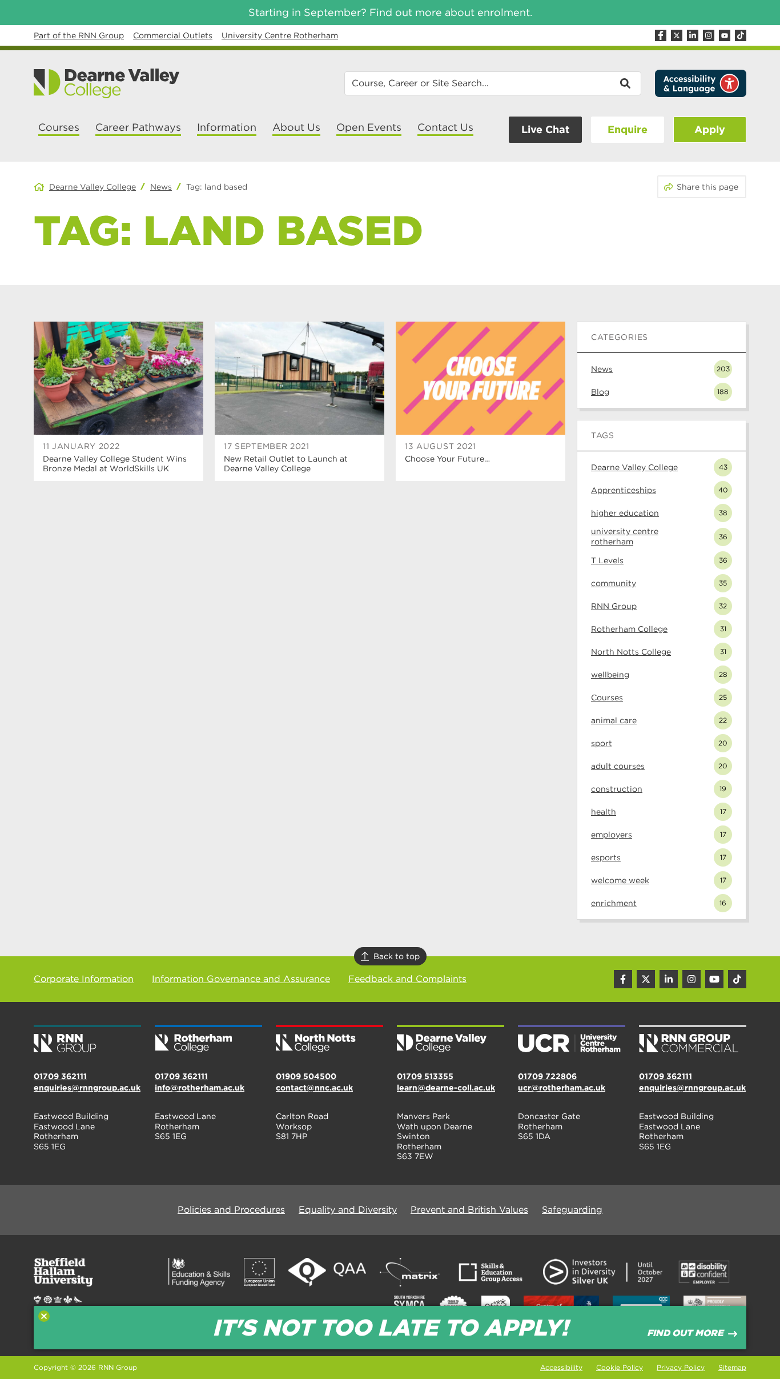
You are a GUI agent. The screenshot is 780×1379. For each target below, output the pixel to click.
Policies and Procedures (231, 1209)
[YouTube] (724, 35)
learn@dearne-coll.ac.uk (446, 1087)
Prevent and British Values (469, 1209)
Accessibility (561, 1367)
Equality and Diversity (348, 1209)
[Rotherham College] (208, 1039)
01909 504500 (306, 1076)
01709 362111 (60, 1076)
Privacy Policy (681, 1367)
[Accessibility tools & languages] (700, 83)
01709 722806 (547, 1076)
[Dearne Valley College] (107, 83)
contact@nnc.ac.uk (314, 1087)
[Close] (44, 1316)
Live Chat (545, 129)
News (161, 186)
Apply (709, 129)
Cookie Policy (619, 1367)
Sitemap (732, 1367)
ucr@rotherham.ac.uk (561, 1087)
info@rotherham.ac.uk (199, 1087)
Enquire (628, 129)
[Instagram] (708, 35)
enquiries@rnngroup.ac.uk (87, 1087)
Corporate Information (84, 978)
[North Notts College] (329, 1039)
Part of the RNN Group (79, 35)
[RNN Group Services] (692, 1039)
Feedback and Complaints (407, 978)
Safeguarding (572, 1209)
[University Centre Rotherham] (571, 1039)
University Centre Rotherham (280, 35)
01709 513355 (425, 1076)
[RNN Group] (87, 1039)
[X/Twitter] (676, 35)
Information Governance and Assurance (241, 978)
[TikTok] (740, 35)
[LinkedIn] (692, 35)
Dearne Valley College (92, 186)
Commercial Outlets (172, 35)
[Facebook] (660, 35)
